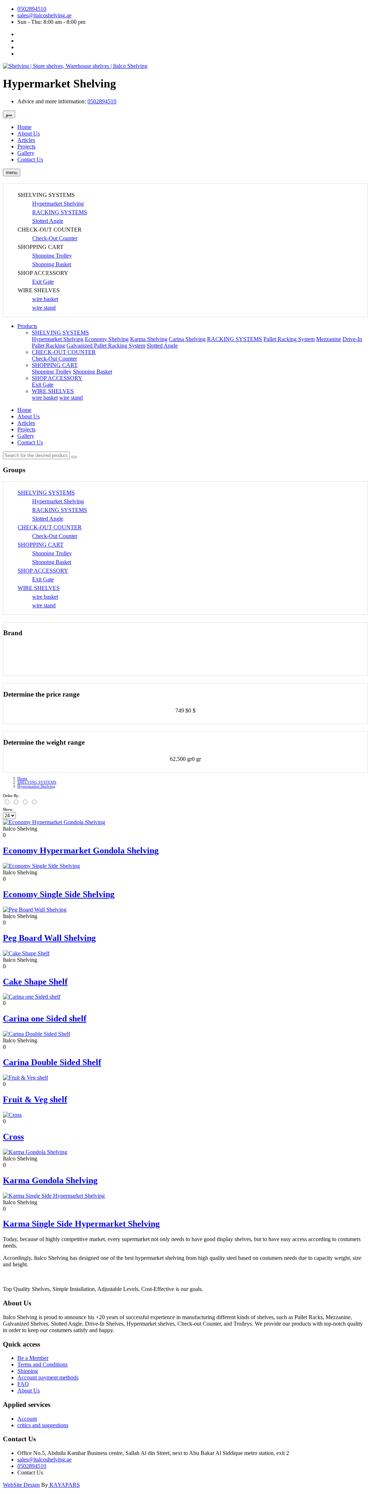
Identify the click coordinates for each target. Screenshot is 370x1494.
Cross (13, 1136)
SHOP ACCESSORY (57, 378)
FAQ (23, 1384)
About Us (28, 1390)
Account (27, 1419)
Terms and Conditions (42, 1364)
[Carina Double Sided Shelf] (36, 1034)
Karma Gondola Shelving (50, 1180)
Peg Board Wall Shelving (49, 938)
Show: (8, 809)
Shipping (27, 1371)
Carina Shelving (187, 339)
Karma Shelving (148, 339)
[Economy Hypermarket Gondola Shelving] (54, 822)
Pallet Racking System (289, 339)
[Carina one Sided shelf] (31, 997)
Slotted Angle (47, 221)
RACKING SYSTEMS (59, 212)
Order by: (11, 795)
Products (27, 326)
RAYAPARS (64, 1485)
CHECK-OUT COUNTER (64, 352)
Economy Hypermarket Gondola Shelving (81, 850)
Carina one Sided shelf (44, 1018)
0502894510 (31, 9)
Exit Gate (43, 282)
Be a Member (32, 1358)
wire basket (45, 299)
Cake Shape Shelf (35, 981)
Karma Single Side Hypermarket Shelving (81, 1223)
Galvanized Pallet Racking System (105, 346)
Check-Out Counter (54, 238)
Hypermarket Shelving (58, 204)
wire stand (44, 308)
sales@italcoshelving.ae (44, 15)
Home (22, 778)
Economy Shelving (107, 339)
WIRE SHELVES (53, 391)
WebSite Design (21, 1485)
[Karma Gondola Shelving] (35, 1152)
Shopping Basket (51, 264)
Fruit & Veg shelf (35, 1099)
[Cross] (12, 1115)
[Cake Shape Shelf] (26, 953)
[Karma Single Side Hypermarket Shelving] (54, 1196)
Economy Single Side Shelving (59, 894)
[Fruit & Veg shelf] (25, 1078)
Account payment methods (47, 1377)
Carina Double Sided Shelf (52, 1062)
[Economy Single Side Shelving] (41, 866)
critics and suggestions (42, 1425)
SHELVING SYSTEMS (60, 333)
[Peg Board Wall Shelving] (34, 910)
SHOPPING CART (55, 365)
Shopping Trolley (52, 256)
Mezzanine (328, 339)
